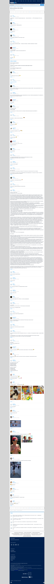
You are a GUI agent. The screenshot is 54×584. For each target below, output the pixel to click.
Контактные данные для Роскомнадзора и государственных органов (19, 563)
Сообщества (14, 510)
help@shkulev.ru (16, 570)
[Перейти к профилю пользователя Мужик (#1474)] (11, 23)
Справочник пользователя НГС (15, 539)
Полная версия (13, 538)
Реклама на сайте (13, 556)
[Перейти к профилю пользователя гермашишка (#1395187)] (11, 129)
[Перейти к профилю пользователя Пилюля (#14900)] (11, 411)
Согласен (42, 4)
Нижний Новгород (13, 551)
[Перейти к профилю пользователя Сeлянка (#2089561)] (11, 375)
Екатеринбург (12, 550)
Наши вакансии (13, 558)
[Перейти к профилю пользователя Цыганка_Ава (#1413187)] (11, 48)
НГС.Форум (11, 510)
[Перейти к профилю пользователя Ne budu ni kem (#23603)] (11, 318)
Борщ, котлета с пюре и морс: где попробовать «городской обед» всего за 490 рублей (25, 521)
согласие (36, 4)
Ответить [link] (11, 26)
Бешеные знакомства (19, 510)
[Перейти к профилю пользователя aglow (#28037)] (11, 417)
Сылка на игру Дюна (13, 81)
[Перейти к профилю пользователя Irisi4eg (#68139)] (11, 29)
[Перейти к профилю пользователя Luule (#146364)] (11, 354)
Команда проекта (13, 557)
